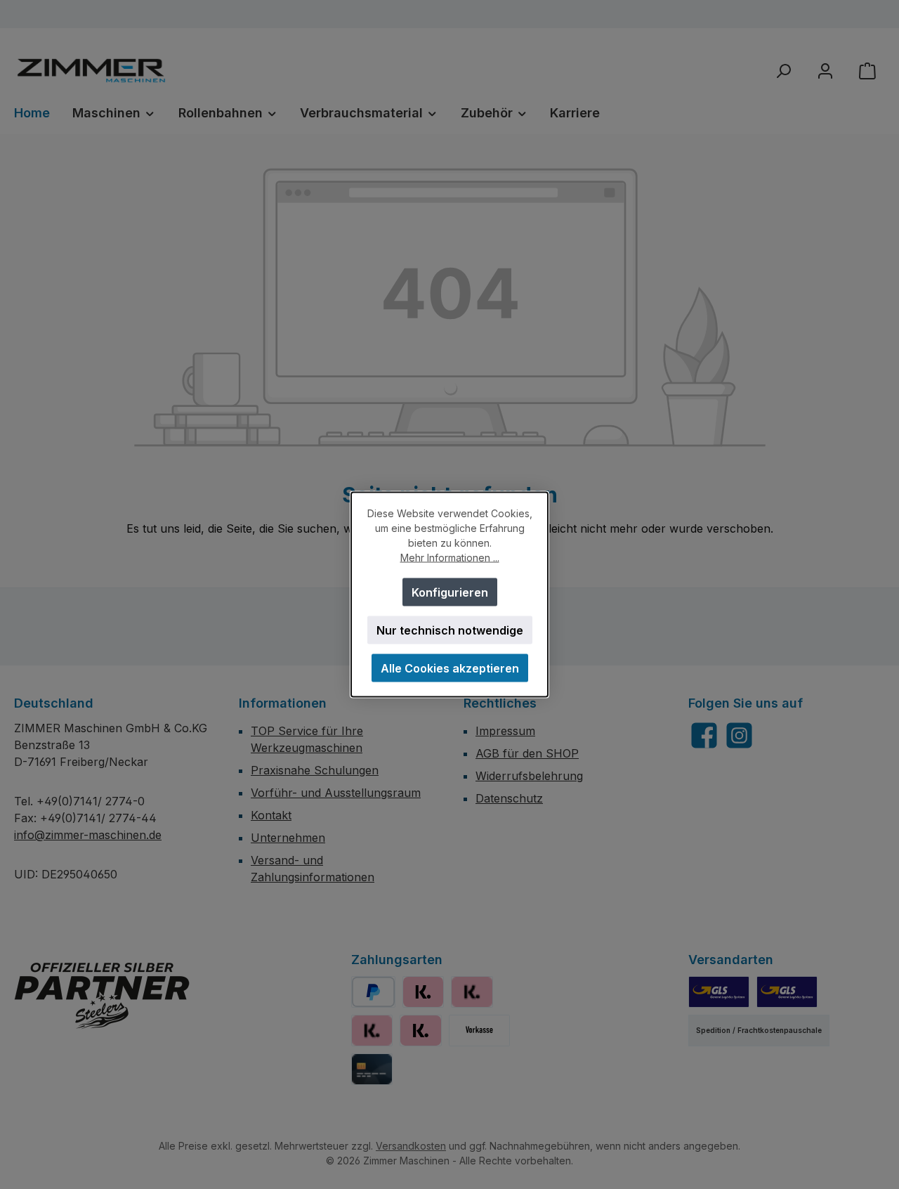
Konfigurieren (450, 592)
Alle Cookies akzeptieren (450, 668)
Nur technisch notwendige (449, 630)
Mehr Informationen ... (449, 558)
